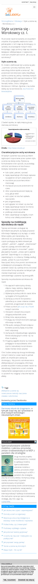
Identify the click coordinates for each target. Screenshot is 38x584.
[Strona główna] (13, 11)
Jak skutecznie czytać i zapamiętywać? (18, 510)
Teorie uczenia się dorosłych (15, 546)
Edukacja (18, 21)
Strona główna (7, 21)
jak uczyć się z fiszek (26, 306)
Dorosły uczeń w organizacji (14, 514)
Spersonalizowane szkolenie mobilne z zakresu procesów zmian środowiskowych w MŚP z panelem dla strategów (18, 449)
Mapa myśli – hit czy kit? (13, 550)
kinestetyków (6, 91)
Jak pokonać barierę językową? (16, 532)
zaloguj (33, 2)
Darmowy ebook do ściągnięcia (15, 408)
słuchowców (28, 89)
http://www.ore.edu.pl (16, 148)
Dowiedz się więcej (26, 580)
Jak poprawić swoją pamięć (14, 542)
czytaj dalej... (6, 501)
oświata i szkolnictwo (9, 396)
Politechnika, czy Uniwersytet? (15, 524)
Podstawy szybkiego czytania (15, 528)
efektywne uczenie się (10, 391)
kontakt (25, 2)
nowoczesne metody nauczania (14, 393)
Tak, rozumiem (9, 580)
